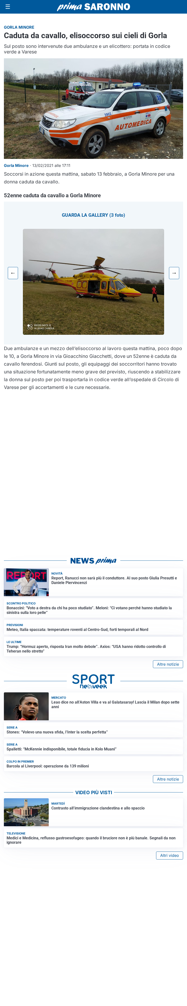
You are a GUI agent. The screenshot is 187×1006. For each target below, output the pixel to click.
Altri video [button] (169, 855)
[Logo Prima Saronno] (93, 6)
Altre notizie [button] (168, 664)
